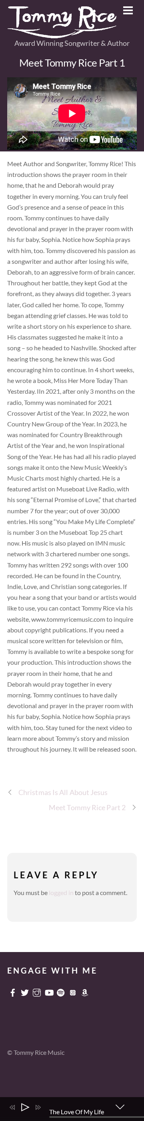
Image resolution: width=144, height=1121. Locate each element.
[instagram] (36, 990)
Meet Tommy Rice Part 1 (72, 63)
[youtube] (48, 990)
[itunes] (72, 990)
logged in (61, 892)
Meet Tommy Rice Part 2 (87, 807)
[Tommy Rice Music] (62, 34)
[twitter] (24, 990)
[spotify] (60, 990)
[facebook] (12, 990)
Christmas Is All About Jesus (63, 792)
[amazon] (84, 990)
